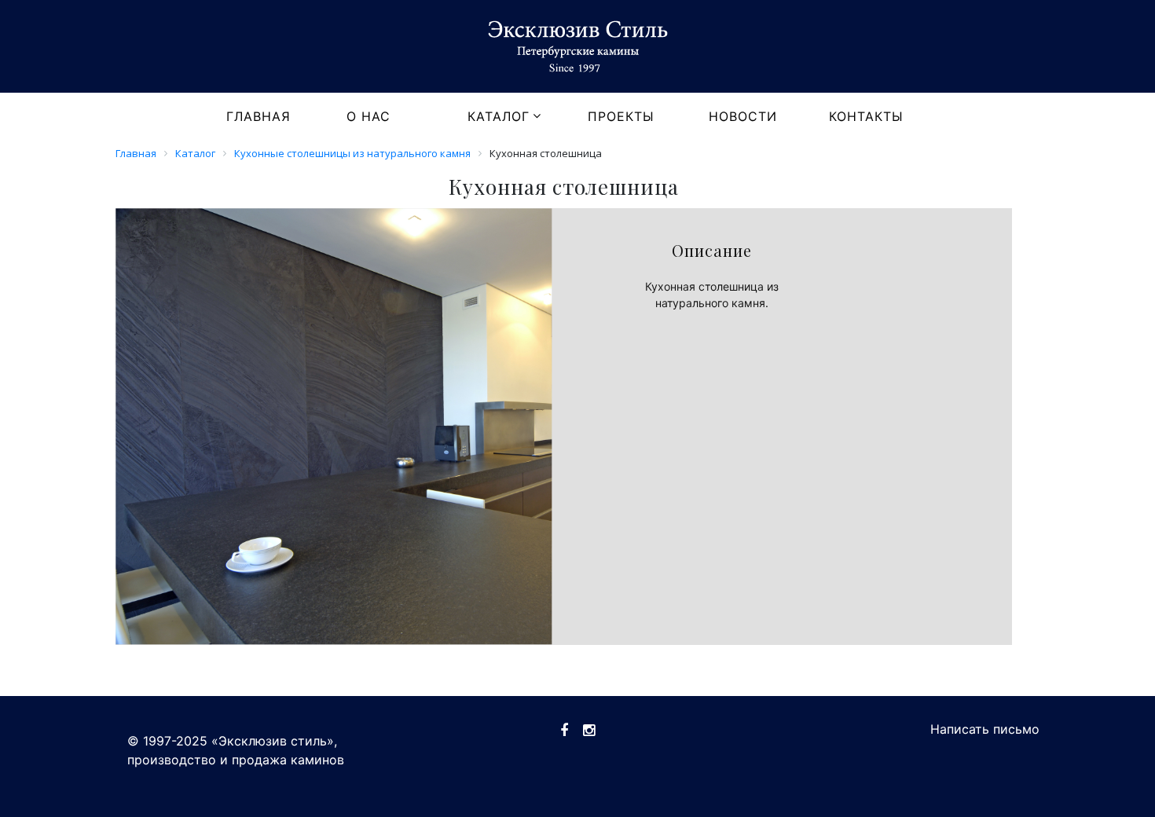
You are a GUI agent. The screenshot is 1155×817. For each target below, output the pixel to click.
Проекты (621, 116)
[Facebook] (564, 730)
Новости (743, 116)
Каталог (499, 116)
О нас (368, 116)
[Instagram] (589, 730)
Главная (258, 116)
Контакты (866, 116)
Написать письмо (985, 729)
